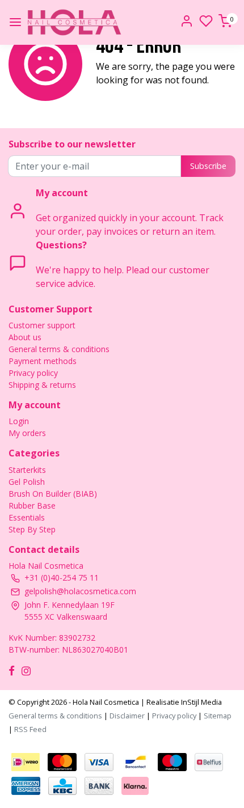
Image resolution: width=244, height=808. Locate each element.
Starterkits (27, 469)
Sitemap (218, 715)
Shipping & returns (42, 384)
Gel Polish (27, 481)
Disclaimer (127, 715)
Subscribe (208, 165)
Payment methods (43, 361)
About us (25, 337)
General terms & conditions (59, 349)
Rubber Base (32, 505)
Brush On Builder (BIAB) (53, 493)
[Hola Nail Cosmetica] (74, 22)
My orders (27, 433)
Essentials (27, 517)
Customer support (42, 325)
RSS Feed (30, 729)
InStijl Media (200, 702)
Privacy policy (33, 372)
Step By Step (32, 529)
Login (19, 421)
